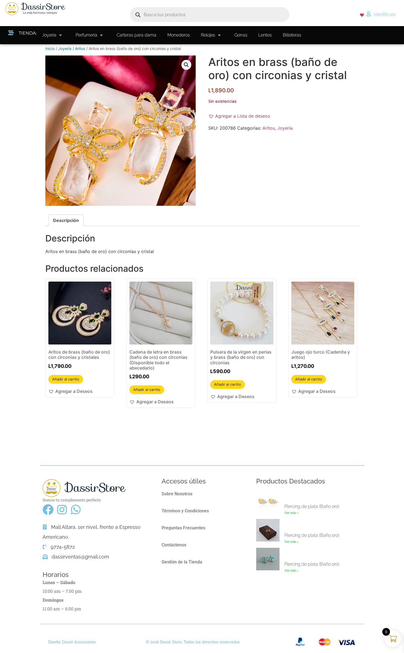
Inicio (50, 48)
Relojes (208, 35)
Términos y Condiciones (185, 510)
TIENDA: (28, 33)
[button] (186, 65)
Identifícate (385, 14)
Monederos (178, 35)
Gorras (240, 35)
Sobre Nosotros (177, 493)
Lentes (265, 35)
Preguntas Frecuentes (183, 527)
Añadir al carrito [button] (65, 379)
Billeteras (292, 35)
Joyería (49, 35)
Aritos (80, 48)
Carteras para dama (136, 35)
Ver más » (291, 513)
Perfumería (86, 35)
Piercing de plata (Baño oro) (311, 506)
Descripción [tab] (66, 220)
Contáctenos (174, 545)
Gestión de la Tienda (182, 562)
